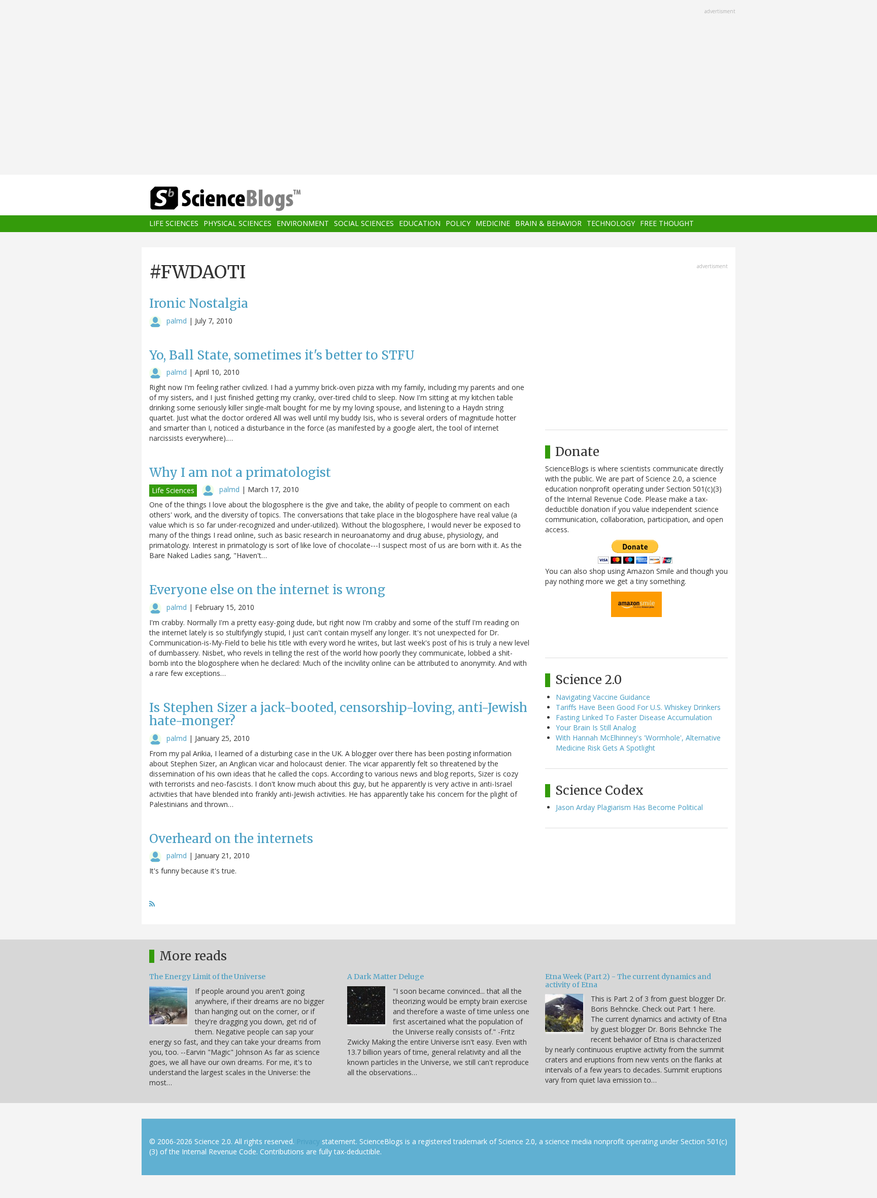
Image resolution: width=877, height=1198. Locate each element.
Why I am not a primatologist (240, 472)
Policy (458, 223)
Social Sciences (364, 223)
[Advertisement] (438, 88)
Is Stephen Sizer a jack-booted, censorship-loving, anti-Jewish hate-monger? (338, 714)
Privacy (308, 1141)
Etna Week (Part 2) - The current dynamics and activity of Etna (628, 980)
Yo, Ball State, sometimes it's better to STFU (282, 355)
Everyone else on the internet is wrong (267, 590)
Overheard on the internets (231, 839)
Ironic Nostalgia (198, 303)
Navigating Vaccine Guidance (603, 697)
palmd (176, 321)
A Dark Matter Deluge (385, 976)
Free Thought (667, 223)
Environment (303, 223)
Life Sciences (173, 223)
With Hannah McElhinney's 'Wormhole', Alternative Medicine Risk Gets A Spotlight (638, 743)
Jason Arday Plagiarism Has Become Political (629, 807)
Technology (611, 223)
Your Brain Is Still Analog (596, 727)
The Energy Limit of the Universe (207, 976)
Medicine (493, 223)
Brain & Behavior (548, 223)
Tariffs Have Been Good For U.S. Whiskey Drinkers (638, 707)
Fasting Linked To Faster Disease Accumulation (634, 717)
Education (420, 223)
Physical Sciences (238, 223)
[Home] (245, 198)
